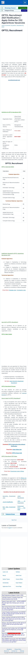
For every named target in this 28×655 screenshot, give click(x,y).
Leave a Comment (6, 25)
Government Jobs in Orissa (17, 471)
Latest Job (5, 572)
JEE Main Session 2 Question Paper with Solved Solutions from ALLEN (12, 598)
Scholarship (5, 582)
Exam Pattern (19, 582)
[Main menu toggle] (25, 2)
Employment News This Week (21, 507)
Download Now (22, 8)
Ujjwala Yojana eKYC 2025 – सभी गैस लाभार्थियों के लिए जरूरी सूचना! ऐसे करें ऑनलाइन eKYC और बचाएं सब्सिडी (14, 603)
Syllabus (18, 572)
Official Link (23, 478)
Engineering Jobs (21, 290)
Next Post (14, 520)
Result (4, 575)
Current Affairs (19, 579)
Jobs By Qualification (8, 502)
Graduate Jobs (12, 290)
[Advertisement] (14, 644)
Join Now (24, 10)
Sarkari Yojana (6, 579)
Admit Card (18, 575)
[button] (21, 2)
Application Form (7, 586)
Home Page (18, 586)
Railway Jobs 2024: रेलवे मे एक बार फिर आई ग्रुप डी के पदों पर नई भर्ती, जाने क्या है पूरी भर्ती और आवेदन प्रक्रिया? (14, 624)
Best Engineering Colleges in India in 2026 (12, 595)
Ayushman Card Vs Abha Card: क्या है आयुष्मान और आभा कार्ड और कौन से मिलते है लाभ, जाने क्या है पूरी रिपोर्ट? (14, 630)
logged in (10, 527)
